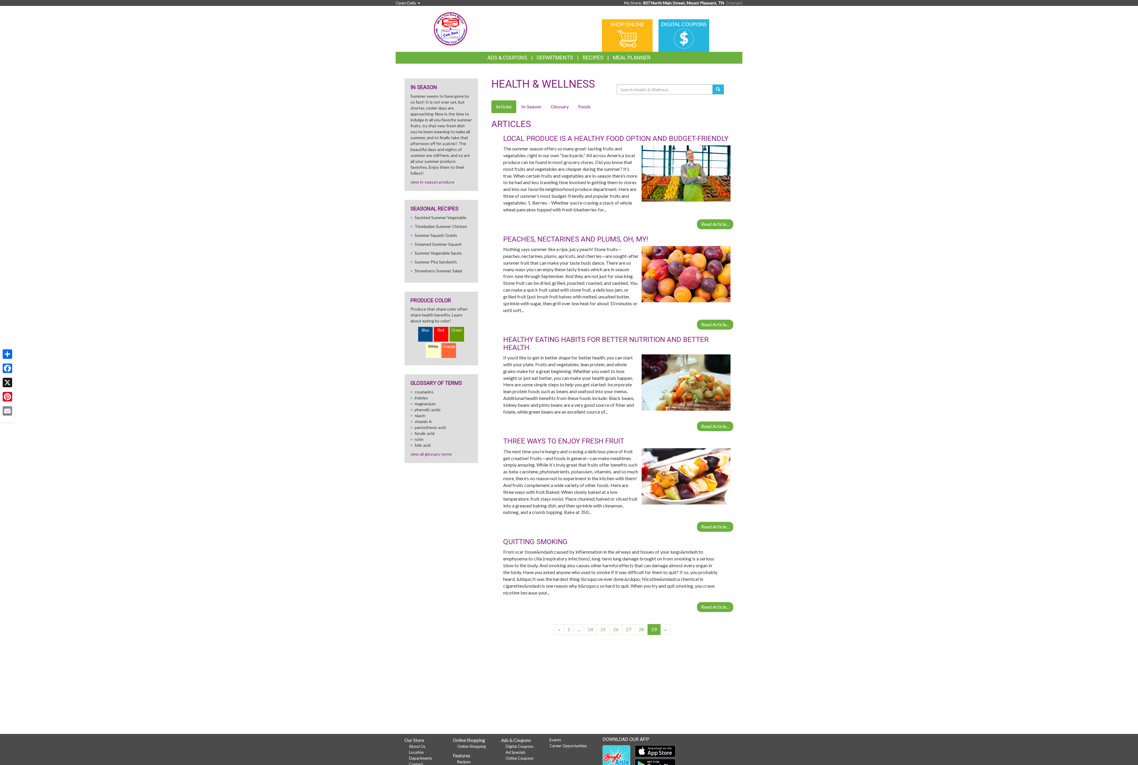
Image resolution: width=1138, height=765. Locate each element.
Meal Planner (631, 57)
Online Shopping (471, 746)
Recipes (593, 57)
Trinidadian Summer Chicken (441, 226)
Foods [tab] (584, 106)
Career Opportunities (568, 745)
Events (555, 739)
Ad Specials (515, 752)
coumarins (424, 391)
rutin (419, 439)
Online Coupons (519, 758)
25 (603, 629)
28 (641, 629)
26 (615, 629)
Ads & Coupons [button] (507, 57)
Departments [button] (555, 57)
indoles (421, 397)
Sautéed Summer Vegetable (440, 217)
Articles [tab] (504, 106)
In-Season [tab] (531, 106)
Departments (420, 758)
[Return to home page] (450, 28)
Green (456, 330)
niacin (420, 415)
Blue (425, 330)
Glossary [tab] (560, 106)
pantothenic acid (430, 427)
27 (628, 629)
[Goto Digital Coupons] (683, 35)
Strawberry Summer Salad (438, 270)
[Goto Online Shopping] (627, 35)
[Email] (7, 411)
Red (441, 330)
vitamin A (423, 421)
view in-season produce (432, 181)
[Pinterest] (7, 397)
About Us (417, 746)
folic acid (423, 445)
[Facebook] (7, 368)
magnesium (425, 403)
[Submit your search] (718, 89)
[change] (734, 2)
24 (590, 629)
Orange (448, 346)
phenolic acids (428, 409)
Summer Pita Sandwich (436, 261)
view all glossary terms (431, 454)
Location (416, 752)
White (433, 346)
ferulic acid (424, 433)
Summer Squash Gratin (436, 235)
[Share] (7, 354)
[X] (7, 382)
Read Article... (715, 224)
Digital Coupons (519, 746)
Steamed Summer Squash (438, 244)
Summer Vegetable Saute (438, 252)
